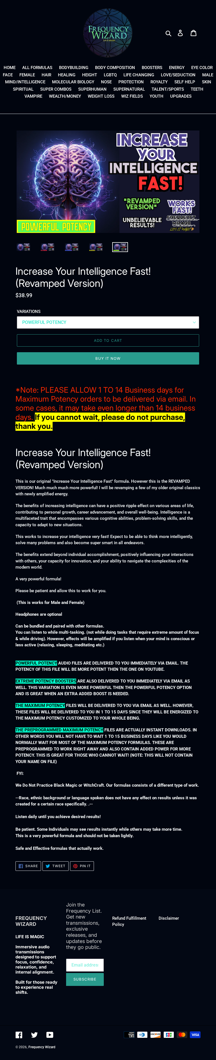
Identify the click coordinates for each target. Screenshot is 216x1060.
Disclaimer (169, 918)
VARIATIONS (28, 311)
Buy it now (108, 358)
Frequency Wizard (41, 1047)
